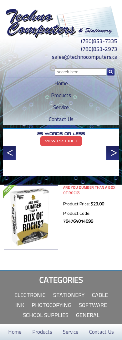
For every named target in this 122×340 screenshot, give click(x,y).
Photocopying (51, 305)
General (87, 315)
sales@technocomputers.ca (84, 57)
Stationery (68, 295)
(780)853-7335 (99, 41)
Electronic (30, 295)
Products (61, 95)
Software (93, 305)
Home (61, 83)
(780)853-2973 (99, 49)
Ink (19, 305)
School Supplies (46, 315)
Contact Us (61, 119)
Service (61, 107)
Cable (100, 295)
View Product (61, 141)
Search (111, 72)
